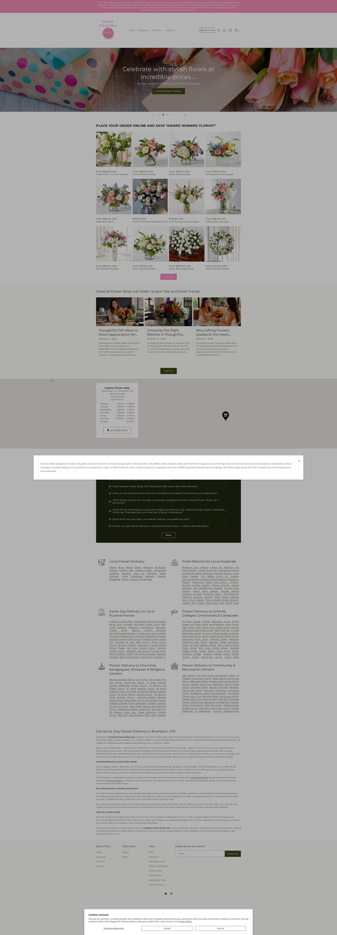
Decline (220, 928)
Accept (167, 928)
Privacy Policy (185, 921)
